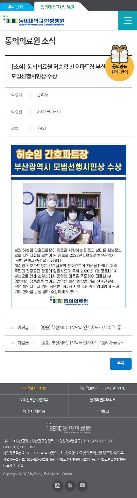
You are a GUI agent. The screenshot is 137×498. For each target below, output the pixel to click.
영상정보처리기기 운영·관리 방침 (103, 388)
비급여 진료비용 (34, 411)
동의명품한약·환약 (119, 69)
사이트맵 (103, 411)
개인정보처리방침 (33, 388)
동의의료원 (48, 20)
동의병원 (15, 7)
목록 (120, 363)
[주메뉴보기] (127, 20)
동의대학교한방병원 (57, 7)
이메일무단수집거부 (34, 400)
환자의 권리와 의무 (103, 400)
